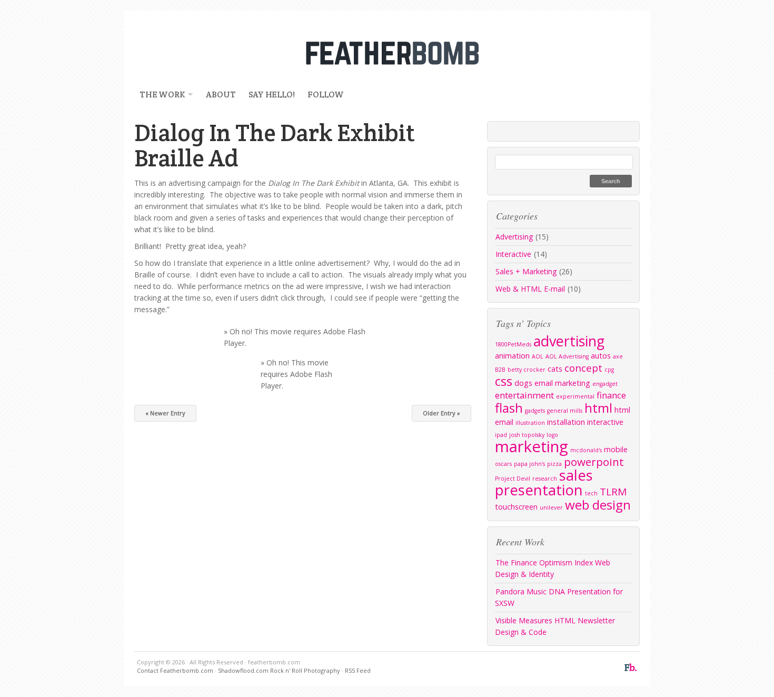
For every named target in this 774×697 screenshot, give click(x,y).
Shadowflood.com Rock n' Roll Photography (279, 670)
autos (601, 356)
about (220, 94)
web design (598, 504)
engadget (605, 383)
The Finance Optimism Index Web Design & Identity (552, 568)
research (544, 478)
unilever (551, 507)
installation (566, 422)
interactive (605, 422)
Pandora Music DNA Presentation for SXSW (559, 597)
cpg (609, 369)
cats (555, 369)
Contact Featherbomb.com (175, 670)
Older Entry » (441, 413)
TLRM (613, 492)
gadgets (535, 410)
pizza (554, 463)
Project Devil (512, 478)
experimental (575, 396)
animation (512, 356)
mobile (616, 449)
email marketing (562, 383)
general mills (564, 410)
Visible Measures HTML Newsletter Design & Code (555, 626)
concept (583, 368)
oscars (503, 463)
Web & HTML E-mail (530, 289)
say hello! (271, 94)
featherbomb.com (387, 52)
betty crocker (526, 369)
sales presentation (544, 482)
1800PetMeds (513, 344)
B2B (500, 369)
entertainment (524, 395)
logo (552, 435)
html (598, 407)
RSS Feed (358, 670)
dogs (523, 383)
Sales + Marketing (526, 271)
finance (611, 395)
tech (591, 493)
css (503, 381)
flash (509, 407)
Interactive (513, 254)
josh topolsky (526, 435)
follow (325, 94)
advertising (568, 341)
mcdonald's (586, 450)
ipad (501, 435)
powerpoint (594, 461)
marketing (531, 446)
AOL (537, 356)
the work (159, 94)
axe (618, 356)
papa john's (529, 463)
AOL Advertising (567, 356)
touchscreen (516, 507)
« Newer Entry (165, 413)
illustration (530, 422)
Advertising (514, 237)
